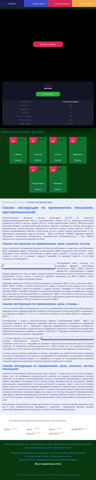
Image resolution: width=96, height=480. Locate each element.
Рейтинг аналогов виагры (60, 456)
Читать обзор (48, 94)
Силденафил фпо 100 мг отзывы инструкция (67, 453)
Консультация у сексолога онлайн (38, 447)
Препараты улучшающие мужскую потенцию (29, 453)
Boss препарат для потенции (37, 456)
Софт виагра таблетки (62, 447)
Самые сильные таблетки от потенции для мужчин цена (69, 444)
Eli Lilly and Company (70, 102)
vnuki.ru (12, 3)
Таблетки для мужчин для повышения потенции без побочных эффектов (48, 459)
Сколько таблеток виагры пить (16, 444)
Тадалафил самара (37, 444)
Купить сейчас (48, 44)
